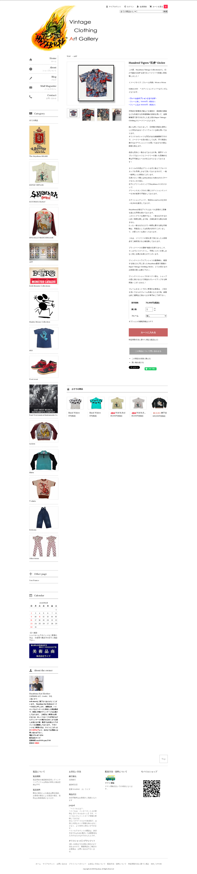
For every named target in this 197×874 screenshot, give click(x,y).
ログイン (130, 6)
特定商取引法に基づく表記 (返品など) (143, 340)
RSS (152, 864)
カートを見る (159, 6)
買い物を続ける (138, 362)
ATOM (159, 864)
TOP (69, 56)
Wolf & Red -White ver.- (147, 413)
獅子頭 (164, 413)
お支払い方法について (96, 864)
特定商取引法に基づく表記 (138, 864)
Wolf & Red (120, 413)
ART (75, 56)
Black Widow (74, 413)
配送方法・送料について (116, 864)
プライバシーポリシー (77, 864)
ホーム (38, 864)
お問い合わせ (62, 864)
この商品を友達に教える (141, 358)
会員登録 (143, 6)
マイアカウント (115, 6)
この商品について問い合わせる (148, 351)
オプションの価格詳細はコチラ (141, 321)
